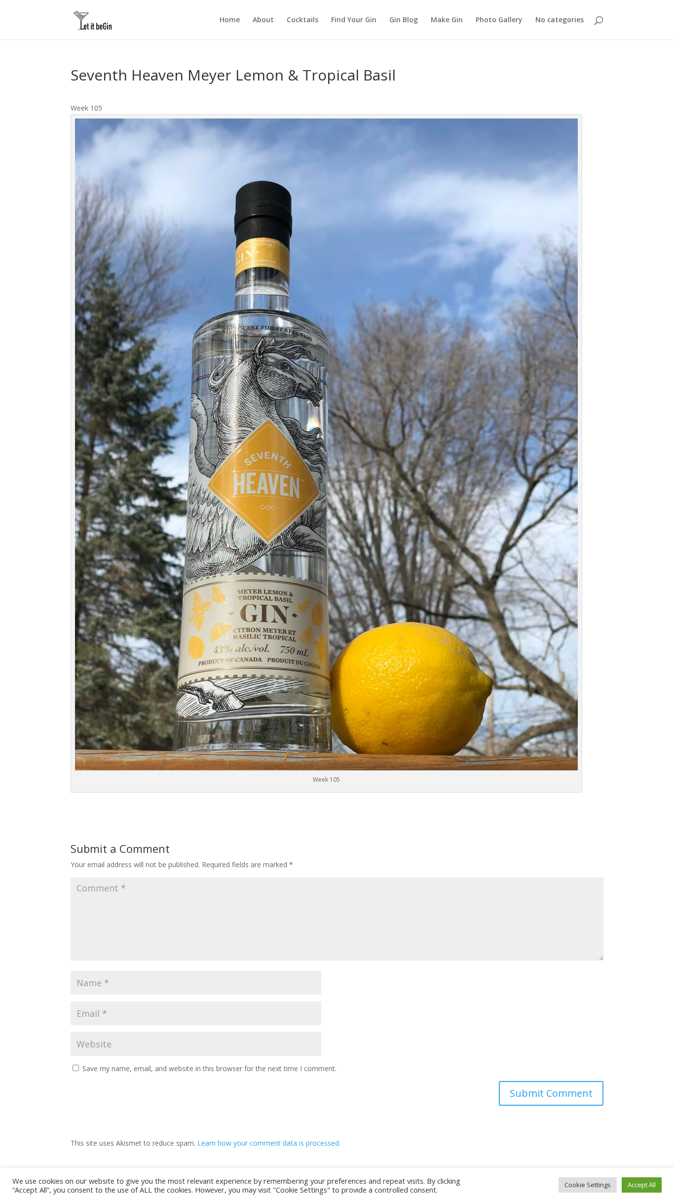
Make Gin (447, 20)
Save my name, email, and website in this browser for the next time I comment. (209, 1068)
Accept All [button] (642, 1184)
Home (230, 20)
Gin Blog (403, 20)
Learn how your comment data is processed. (268, 1143)
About (263, 20)
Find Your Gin (353, 20)
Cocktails (302, 20)
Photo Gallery (499, 20)
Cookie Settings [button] (587, 1184)
